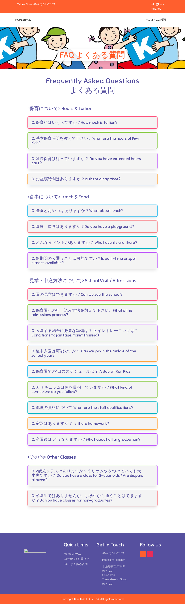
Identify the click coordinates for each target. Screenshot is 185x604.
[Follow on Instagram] (150, 554)
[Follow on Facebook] (143, 554)
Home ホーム (23, 20)
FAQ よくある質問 (156, 20)
